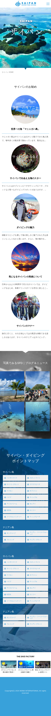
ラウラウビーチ (35, 484)
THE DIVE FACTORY (25, 656)
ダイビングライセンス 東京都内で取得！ (8, 671)
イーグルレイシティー (14, 517)
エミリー (33, 510)
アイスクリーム (12, 504)
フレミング (10, 540)
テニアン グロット (36, 540)
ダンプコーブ (11, 533)
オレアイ (33, 504)
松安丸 (9, 510)
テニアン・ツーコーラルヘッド (39, 533)
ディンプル (33, 497)
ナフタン (10, 491)
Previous (1, 401)
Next (49, 401)
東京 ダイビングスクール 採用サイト (42, 671)
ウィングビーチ (35, 517)
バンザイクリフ (12, 478)
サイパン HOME (8, 72)
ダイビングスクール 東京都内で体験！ (26, 671)
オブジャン (33, 491)
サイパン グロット (13, 484)
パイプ (9, 497)
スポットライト (35, 478)
